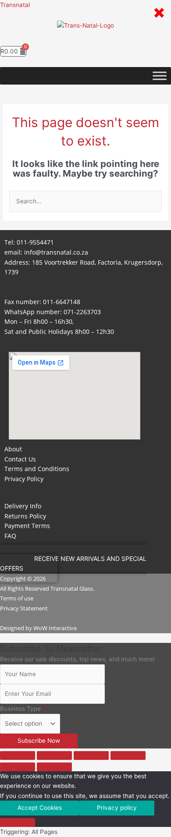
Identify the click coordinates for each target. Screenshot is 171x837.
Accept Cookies (40, 807)
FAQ (10, 536)
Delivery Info (22, 506)
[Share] (91, 755)
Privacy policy (117, 807)
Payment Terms (27, 525)
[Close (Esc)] (128, 755)
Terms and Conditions (36, 469)
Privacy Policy (23, 479)
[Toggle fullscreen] (54, 755)
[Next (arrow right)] (54, 767)
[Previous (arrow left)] (17, 767)
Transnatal (15, 4)
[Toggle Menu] (160, 76)
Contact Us (20, 459)
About (13, 449)
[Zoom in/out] (17, 755)
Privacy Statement (24, 608)
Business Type (23, 708)
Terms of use (16, 598)
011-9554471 (35, 242)
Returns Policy (25, 516)
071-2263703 (82, 312)
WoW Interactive (55, 628)
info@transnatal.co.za (56, 252)
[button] (85, 37)
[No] (17, 822)
